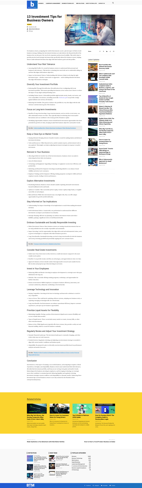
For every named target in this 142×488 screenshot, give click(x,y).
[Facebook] (100, 51)
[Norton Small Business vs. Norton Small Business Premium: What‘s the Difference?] (52, 474)
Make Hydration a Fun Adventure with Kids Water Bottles (45, 442)
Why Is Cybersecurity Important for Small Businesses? (105, 161)
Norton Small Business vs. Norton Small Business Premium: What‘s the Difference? (62, 473)
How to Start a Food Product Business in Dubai (99, 442)
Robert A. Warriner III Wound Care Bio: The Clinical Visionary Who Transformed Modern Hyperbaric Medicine (106, 110)
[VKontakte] (101, 485)
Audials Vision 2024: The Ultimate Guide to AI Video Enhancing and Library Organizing (106, 121)
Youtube (113, 485)
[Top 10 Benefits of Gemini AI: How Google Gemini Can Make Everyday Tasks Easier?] (93, 99)
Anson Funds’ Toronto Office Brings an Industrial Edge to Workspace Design (106, 151)
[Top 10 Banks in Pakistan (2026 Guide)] (82, 409)
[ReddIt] (110, 51)
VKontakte (105, 485)
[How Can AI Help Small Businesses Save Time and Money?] (52, 466)
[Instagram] (93, 485)
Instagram (97, 485)
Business (29, 24)
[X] (103, 51)
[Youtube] (110, 485)
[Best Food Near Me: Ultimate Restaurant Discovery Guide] (93, 67)
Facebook (88, 485)
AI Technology (37, 455)
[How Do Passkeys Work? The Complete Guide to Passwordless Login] (105, 409)
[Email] (113, 51)
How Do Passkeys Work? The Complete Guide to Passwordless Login (104, 417)
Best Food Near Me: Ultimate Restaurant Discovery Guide (105, 66)
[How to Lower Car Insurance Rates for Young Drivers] (93, 142)
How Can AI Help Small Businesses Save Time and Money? (62, 465)
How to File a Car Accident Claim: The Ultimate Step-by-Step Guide (62, 457)
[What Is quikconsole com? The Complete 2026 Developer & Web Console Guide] (93, 77)
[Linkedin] (106, 51)
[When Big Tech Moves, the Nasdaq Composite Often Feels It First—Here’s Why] (93, 132)
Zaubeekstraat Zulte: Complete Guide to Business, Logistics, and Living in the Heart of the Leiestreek (107, 87)
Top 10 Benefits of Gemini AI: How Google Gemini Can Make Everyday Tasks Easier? (106, 98)
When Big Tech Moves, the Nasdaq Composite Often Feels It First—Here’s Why (106, 131)
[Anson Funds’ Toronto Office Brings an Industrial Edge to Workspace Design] (93, 152)
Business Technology (38, 473)
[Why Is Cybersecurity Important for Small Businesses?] (93, 162)
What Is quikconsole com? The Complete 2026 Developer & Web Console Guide (107, 76)
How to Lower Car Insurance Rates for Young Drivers (105, 141)
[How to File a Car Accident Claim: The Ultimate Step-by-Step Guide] (52, 458)
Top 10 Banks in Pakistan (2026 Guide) (80, 416)
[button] (113, 3)
